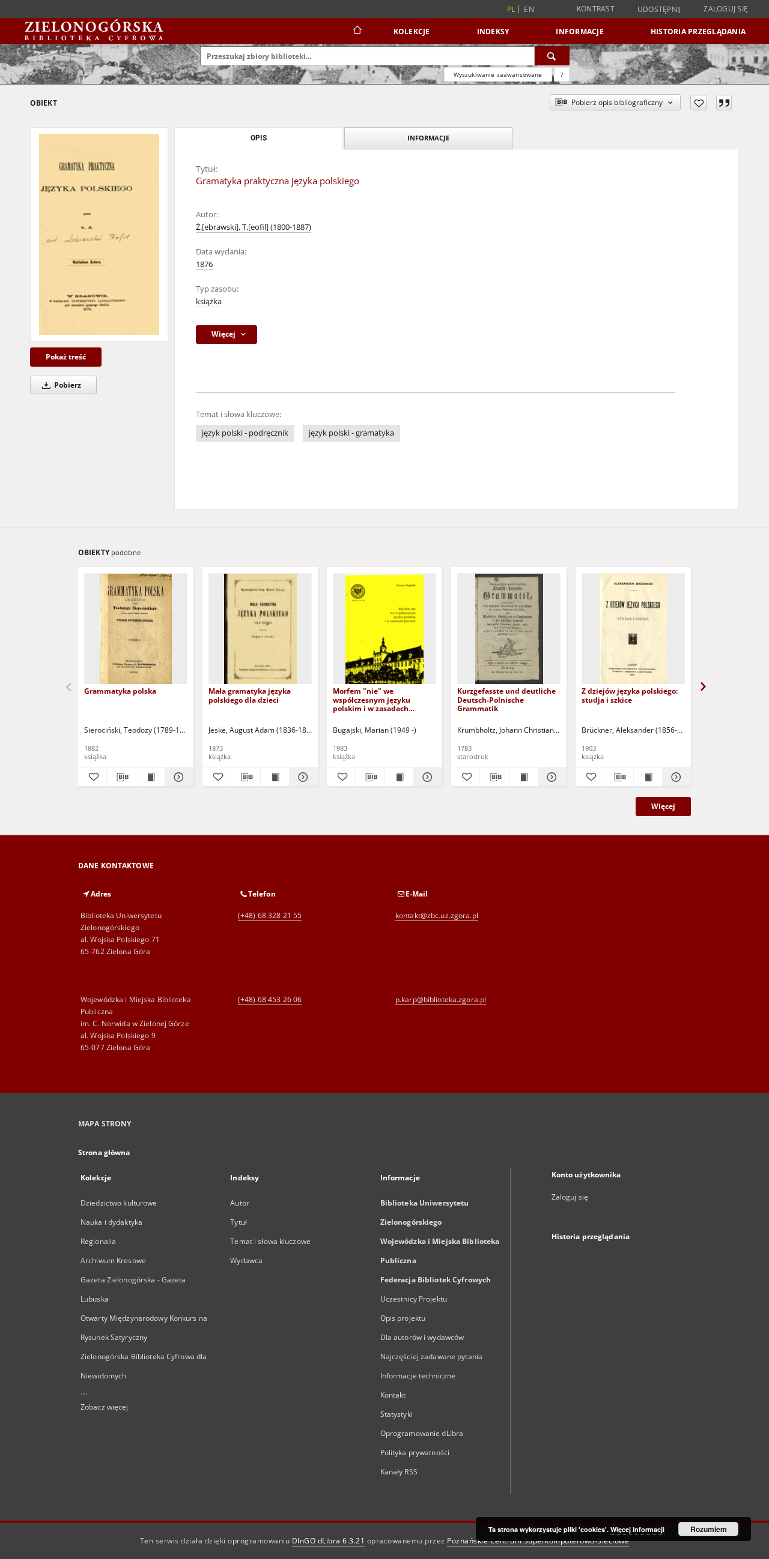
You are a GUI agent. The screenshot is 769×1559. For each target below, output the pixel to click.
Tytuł (238, 1222)
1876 (204, 264)
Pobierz (66, 385)
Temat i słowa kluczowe (270, 1241)
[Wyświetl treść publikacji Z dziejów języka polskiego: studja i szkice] (648, 777)
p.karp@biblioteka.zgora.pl (440, 999)
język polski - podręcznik (245, 433)
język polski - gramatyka (351, 433)
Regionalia (98, 1241)
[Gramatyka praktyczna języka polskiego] (99, 234)
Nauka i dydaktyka (111, 1222)
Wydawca (246, 1260)
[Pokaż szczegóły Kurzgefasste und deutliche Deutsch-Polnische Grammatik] (550, 777)
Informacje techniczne (418, 1376)
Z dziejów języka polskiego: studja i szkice (630, 695)
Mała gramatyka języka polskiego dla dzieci (249, 695)
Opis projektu (403, 1318)
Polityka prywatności (414, 1452)
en (529, 9)
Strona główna (104, 1152)
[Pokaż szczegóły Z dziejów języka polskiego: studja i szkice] (675, 777)
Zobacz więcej (105, 1407)
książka (209, 301)
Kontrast (596, 9)
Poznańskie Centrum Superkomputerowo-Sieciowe (538, 1541)
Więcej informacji (637, 1529)
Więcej (663, 806)
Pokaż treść (66, 357)
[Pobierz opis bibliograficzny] (121, 777)
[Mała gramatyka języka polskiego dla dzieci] (260, 629)
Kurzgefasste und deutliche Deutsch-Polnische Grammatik (506, 699)
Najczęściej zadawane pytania (431, 1356)
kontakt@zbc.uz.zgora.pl (436, 915)
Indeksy (493, 31)
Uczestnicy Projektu (413, 1299)
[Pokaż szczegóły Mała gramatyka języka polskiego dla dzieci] (302, 777)
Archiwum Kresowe (113, 1260)
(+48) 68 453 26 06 (270, 999)
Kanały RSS (399, 1472)
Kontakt (393, 1395)
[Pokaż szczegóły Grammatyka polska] (177, 777)
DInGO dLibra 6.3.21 (328, 1541)
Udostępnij (659, 9)
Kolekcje (412, 31)
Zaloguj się (726, 9)
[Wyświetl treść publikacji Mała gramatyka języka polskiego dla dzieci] (275, 777)
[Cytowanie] (724, 102)
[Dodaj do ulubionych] (698, 102)
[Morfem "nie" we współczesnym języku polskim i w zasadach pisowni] (384, 629)
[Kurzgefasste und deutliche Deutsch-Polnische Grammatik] (509, 629)
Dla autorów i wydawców (422, 1337)
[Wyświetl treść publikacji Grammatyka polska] (150, 777)
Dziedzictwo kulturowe (119, 1203)
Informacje (580, 31)
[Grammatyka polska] (136, 629)
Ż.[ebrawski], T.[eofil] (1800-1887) (253, 227)
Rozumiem (708, 1529)
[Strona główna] (356, 31)
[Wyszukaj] (552, 55)
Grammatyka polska (120, 691)
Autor (239, 1203)
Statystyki (396, 1414)
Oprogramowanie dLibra (422, 1433)
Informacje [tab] (428, 137)
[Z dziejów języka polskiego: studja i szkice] (633, 629)
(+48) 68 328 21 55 (270, 915)
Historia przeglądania (698, 31)
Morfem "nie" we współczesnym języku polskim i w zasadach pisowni (371, 699)
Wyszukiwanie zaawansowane (498, 74)
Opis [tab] (259, 138)
